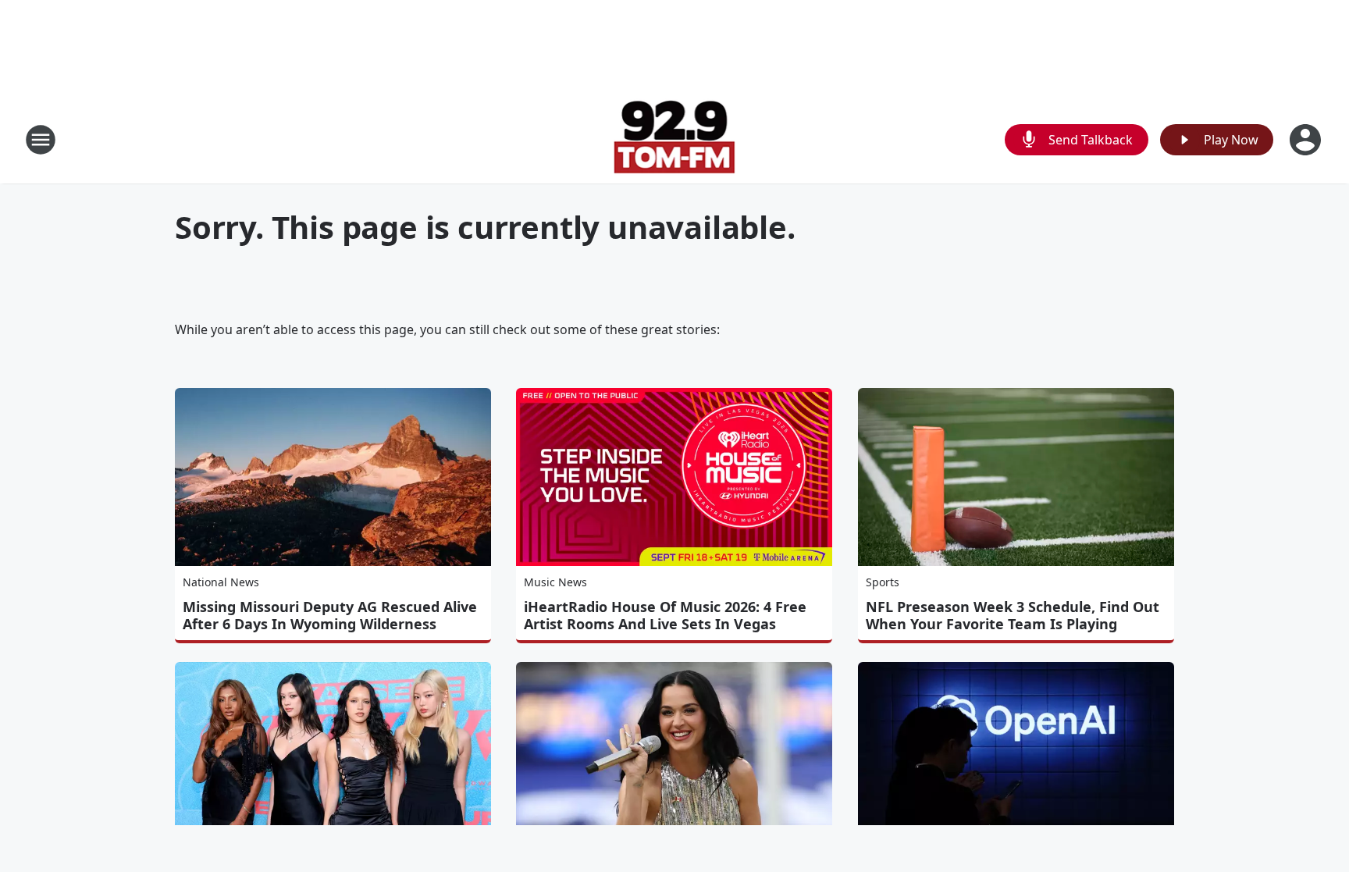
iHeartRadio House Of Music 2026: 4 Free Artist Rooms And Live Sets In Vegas (665, 615)
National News (221, 582)
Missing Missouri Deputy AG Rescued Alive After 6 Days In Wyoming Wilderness (330, 615)
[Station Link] (675, 139)
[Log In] (1307, 139)
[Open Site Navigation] (40, 139)
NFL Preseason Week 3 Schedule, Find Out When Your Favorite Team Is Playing (1012, 615)
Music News (555, 582)
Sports (882, 582)
